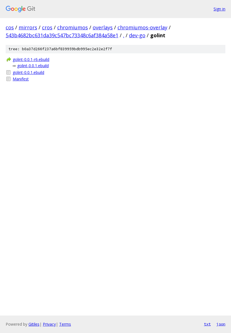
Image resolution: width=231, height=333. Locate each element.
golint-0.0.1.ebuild (33, 65)
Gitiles (33, 324)
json (220, 324)
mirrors (28, 27)
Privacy (49, 324)
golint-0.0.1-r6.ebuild (31, 59)
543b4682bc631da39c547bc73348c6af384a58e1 (62, 35)
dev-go (137, 35)
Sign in (219, 9)
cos (10, 27)
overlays (103, 27)
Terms (65, 324)
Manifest (21, 79)
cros (47, 27)
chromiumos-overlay (142, 27)
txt (207, 324)
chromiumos (72, 27)
